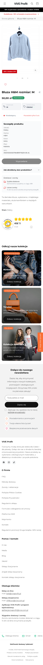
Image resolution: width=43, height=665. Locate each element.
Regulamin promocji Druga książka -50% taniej (21, 530)
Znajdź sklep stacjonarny (12, 572)
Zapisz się (21, 405)
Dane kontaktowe (17, 660)
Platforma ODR (8, 514)
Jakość (4, 561)
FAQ (3, 476)
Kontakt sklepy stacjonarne (13, 577)
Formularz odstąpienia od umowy (16, 509)
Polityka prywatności (31, 652)
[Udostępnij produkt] (39, 92)
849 (16, 226)
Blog (4, 556)
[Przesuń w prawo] (27, 78)
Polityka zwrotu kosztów (15, 652)
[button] (4, 3)
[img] (23, 219)
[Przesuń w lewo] (17, 78)
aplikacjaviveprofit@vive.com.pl (15, 610)
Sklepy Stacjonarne (10, 566)
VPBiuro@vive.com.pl (15, 600)
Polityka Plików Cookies (12, 493)
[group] (23, 224)
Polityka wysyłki (32, 656)
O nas (4, 545)
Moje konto (6, 519)
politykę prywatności (16, 412)
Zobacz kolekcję (14, 282)
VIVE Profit (17, 650)
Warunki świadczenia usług (16, 656)
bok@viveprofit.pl (13, 593)
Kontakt (5, 525)
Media (4, 550)
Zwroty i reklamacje (10, 487)
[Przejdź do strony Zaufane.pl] (7, 223)
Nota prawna (30, 660)
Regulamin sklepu (9, 503)
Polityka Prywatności (10, 498)
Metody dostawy (9, 482)
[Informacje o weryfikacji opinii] (23, 229)
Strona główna (8, 19)
